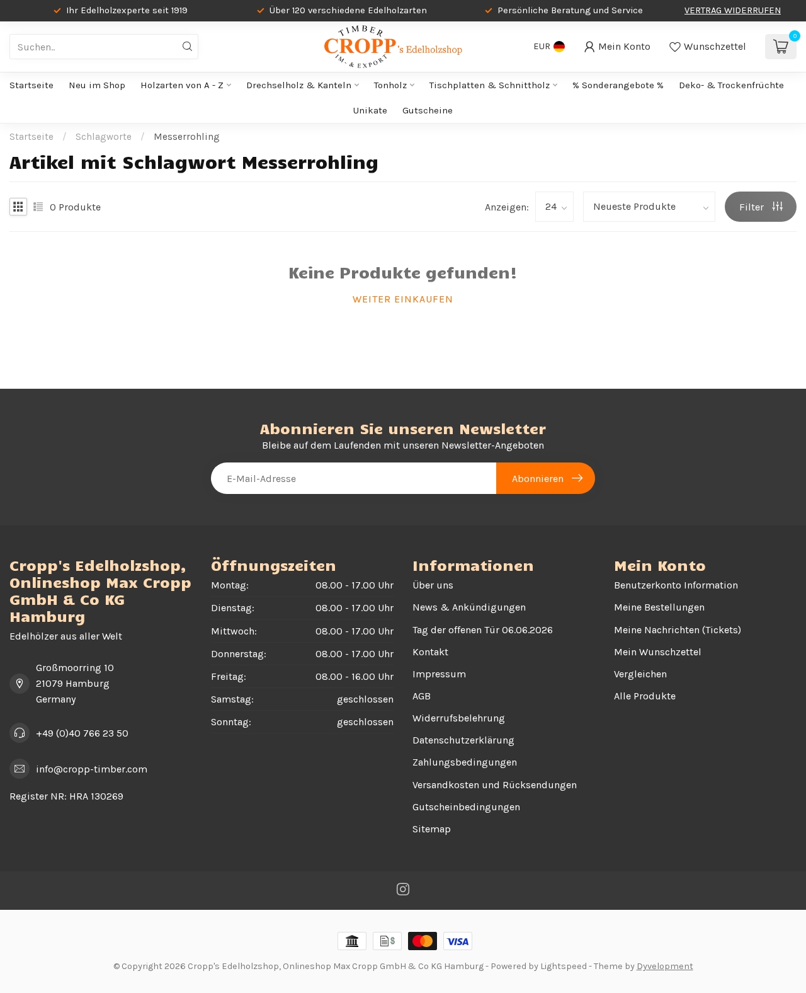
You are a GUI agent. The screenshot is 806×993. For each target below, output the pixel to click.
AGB (421, 696)
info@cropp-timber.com (91, 769)
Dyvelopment (665, 966)
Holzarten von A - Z (182, 85)
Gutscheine (427, 110)
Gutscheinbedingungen (466, 807)
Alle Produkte (645, 696)
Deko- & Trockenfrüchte (731, 85)
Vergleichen (640, 674)
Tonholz (390, 85)
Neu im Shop (97, 85)
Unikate (370, 110)
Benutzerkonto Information (676, 585)
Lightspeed (563, 966)
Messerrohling (187, 136)
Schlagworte (104, 136)
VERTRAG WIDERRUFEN (732, 10)
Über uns (432, 585)
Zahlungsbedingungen (464, 762)
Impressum (439, 674)
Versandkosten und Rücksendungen (494, 785)
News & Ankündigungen (469, 607)
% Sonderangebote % (618, 85)
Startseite (31, 85)
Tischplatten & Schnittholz (489, 85)
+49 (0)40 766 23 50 (82, 733)
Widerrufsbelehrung (458, 718)
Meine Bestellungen (659, 607)
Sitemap (431, 829)
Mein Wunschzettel (657, 652)
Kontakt (430, 652)
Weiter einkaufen (403, 299)
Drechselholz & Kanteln (298, 85)
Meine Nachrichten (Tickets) (677, 630)
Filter (752, 207)
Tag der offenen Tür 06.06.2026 (482, 630)
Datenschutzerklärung (463, 740)
